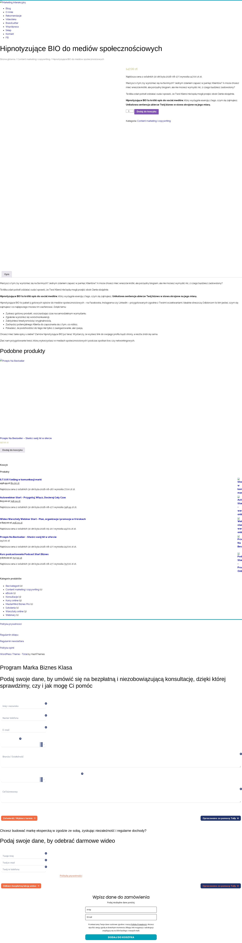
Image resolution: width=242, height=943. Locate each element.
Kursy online (12, 600)
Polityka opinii (7, 648)
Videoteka (11, 19)
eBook (9, 593)
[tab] (7, 274)
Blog (8, 8)
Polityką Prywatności (139, 924)
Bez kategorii (12, 585)
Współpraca (12, 26)
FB (7, 37)
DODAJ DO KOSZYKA (121, 937)
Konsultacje (12, 596)
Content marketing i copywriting (34, 59)
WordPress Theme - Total (13, 654)
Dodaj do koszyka (146, 111)
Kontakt (10, 33)
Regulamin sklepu (9, 634)
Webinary (11, 615)
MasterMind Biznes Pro (18, 604)
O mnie (9, 12)
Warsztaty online (14, 611)
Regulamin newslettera (12, 641)
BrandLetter (12, 23)
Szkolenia (11, 607)
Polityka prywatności (11, 624)
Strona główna (7, 59)
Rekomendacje (13, 15)
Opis (6, 274)
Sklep (8, 30)
